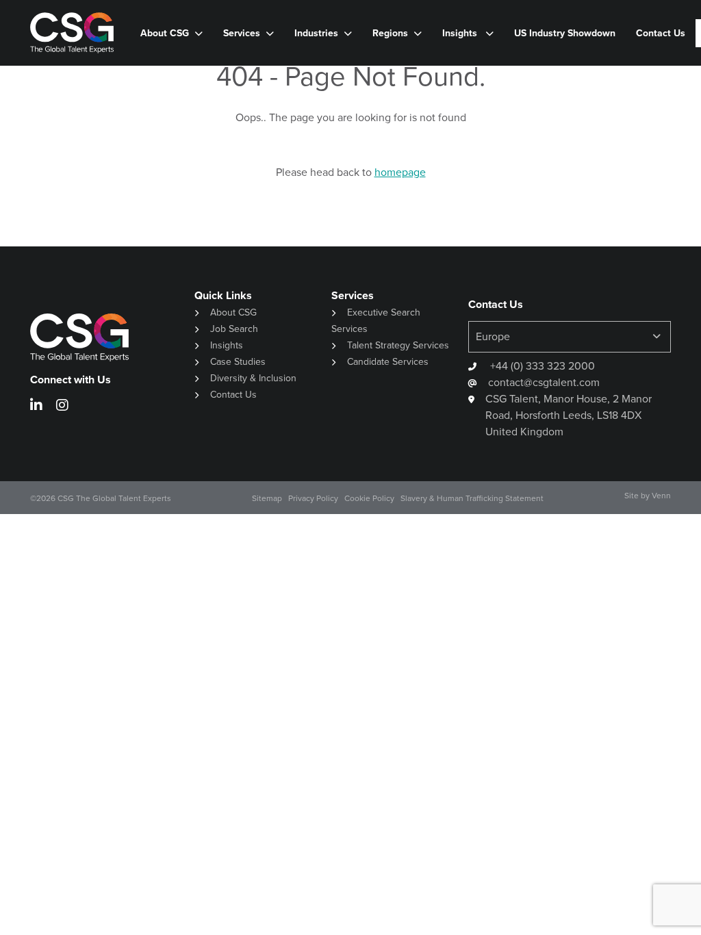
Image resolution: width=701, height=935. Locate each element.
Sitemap (267, 498)
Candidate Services (388, 362)
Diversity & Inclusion (253, 378)
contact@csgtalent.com (544, 382)
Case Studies (238, 362)
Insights (461, 33)
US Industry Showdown (564, 33)
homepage (400, 172)
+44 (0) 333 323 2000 (541, 366)
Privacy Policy (313, 498)
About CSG (233, 312)
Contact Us (660, 33)
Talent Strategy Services (398, 345)
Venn (661, 495)
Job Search (234, 329)
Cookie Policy (369, 498)
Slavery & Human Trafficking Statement (472, 498)
